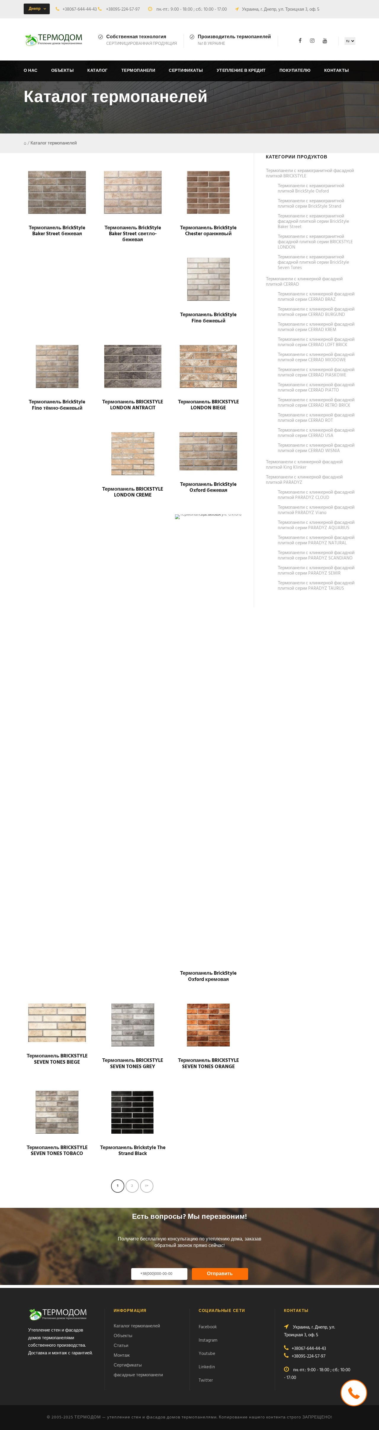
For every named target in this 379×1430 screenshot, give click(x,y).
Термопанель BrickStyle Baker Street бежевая (57, 231)
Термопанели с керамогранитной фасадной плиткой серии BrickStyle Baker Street (313, 221)
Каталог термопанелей (137, 1326)
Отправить (220, 1274)
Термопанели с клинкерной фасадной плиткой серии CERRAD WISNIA (316, 448)
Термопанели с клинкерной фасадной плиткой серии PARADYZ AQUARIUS (316, 525)
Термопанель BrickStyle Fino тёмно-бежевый (57, 405)
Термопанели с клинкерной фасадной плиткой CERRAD (304, 282)
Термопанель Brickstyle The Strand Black (133, 1151)
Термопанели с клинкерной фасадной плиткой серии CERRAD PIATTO (316, 387)
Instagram (208, 1340)
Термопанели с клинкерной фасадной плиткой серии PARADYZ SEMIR (316, 570)
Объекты (62, 70)
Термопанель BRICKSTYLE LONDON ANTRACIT (132, 405)
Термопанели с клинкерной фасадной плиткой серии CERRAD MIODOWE (316, 357)
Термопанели (138, 70)
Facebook (208, 1327)
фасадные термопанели (138, 1375)
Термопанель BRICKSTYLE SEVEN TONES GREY (132, 1063)
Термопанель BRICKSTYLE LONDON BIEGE (208, 405)
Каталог (97, 70)
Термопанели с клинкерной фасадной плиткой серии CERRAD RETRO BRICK (316, 403)
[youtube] (325, 41)
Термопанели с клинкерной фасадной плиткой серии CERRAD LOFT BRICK (316, 342)
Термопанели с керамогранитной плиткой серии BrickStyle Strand (311, 204)
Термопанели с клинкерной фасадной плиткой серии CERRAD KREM (316, 327)
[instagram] (312, 41)
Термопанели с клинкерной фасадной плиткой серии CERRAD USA (316, 433)
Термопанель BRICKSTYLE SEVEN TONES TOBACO (57, 1151)
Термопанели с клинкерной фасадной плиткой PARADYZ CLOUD (316, 495)
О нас (31, 70)
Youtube (207, 1353)
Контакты (336, 70)
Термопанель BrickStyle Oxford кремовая (208, 976)
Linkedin (207, 1367)
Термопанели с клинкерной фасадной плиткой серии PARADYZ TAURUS (316, 586)
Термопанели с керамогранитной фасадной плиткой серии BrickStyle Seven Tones (313, 262)
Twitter (206, 1380)
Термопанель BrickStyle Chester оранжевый (208, 231)
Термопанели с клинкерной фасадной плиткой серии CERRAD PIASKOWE (316, 372)
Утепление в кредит (241, 70)
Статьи (121, 1345)
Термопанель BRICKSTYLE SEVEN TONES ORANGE (208, 1063)
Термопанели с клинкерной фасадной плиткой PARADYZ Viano (316, 510)
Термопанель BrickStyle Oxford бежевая (208, 487)
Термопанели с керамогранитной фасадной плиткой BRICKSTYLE (310, 173)
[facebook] (300, 41)
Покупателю (295, 70)
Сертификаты (186, 70)
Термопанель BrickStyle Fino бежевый (208, 318)
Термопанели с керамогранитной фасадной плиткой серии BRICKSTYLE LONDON (315, 242)
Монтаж (122, 1355)
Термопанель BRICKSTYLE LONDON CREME (132, 492)
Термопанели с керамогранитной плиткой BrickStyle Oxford (311, 188)
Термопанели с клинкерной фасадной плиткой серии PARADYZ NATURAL (316, 540)
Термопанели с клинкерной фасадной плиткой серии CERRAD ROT (316, 418)
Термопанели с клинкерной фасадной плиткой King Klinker (304, 465)
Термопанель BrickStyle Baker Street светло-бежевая (133, 234)
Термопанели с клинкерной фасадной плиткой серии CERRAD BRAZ (316, 297)
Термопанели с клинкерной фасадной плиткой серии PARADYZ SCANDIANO (316, 555)
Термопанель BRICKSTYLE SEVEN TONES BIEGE (57, 1059)
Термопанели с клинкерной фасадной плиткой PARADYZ (304, 480)
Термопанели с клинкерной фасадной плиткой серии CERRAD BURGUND (316, 312)
